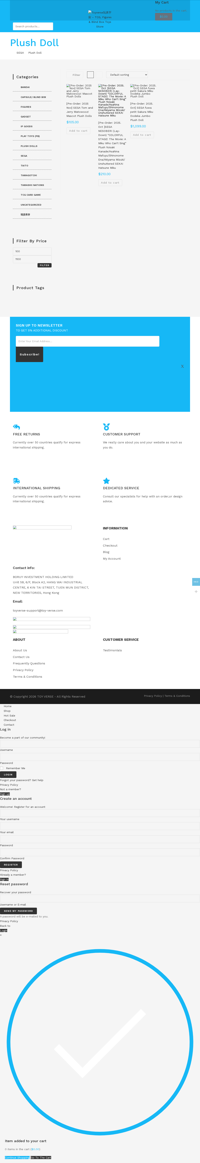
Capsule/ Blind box (33, 97)
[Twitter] (182, 366)
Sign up (5, 793)
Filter (44, 265)
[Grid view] (90, 74)
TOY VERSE (45, 696)
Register (11, 864)
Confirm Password (12, 858)
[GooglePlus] (182, 383)
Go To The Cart (41, 1157)
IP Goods (26, 126)
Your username (9, 819)
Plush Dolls (29, 146)
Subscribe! (29, 354)
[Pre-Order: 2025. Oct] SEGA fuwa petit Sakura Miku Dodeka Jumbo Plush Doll (141, 112)
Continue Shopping (17, 1157)
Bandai (25, 87)
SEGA (24, 155)
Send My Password (18, 911)
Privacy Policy (153, 695)
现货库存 (25, 214)
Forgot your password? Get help (21, 780)
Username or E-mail (13, 904)
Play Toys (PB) (30, 136)
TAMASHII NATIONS (32, 185)
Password (6, 762)
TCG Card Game (31, 195)
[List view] (99, 74)
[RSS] (182, 400)
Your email (7, 832)
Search (49, 26)
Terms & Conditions (177, 695)
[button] (185, 73)
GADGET (26, 116)
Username (6, 749)
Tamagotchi (29, 175)
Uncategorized (31, 204)
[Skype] (182, 392)
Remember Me (15, 768)
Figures (26, 107)
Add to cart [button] (78, 130)
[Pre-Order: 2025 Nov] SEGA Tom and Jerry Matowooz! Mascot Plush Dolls (79, 109)
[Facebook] (182, 374)
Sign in (4, 879)
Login (8, 774)
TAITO (24, 165)
